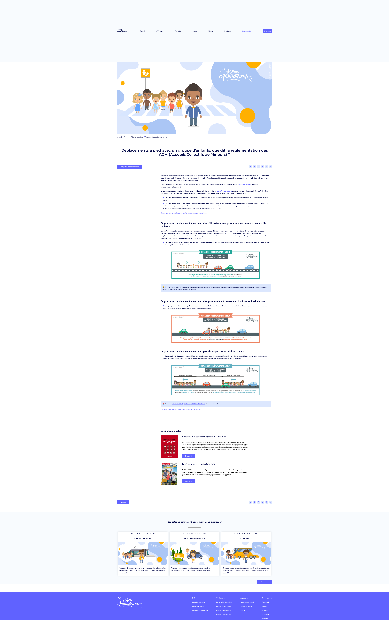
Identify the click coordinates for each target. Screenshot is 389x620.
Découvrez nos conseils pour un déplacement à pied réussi (181, 409)
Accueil (119, 137)
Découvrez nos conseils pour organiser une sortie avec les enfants (183, 213)
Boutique (227, 31)
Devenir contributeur (223, 614)
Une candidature (198, 606)
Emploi (142, 31)
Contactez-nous (246, 606)
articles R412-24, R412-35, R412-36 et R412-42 (188, 404)
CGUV (242, 610)
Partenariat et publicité (224, 602)
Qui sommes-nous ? (247, 602)
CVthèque (159, 31)
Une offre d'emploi (198, 602)
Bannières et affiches (223, 606)
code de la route (245, 184)
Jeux (195, 31)
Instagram (265, 614)
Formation (178, 31)
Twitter (264, 606)
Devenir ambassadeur (223, 610)
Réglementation (137, 137)
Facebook (265, 602)
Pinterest (265, 618)
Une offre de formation (200, 610)
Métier (210, 31)
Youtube (265, 610)
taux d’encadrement (224, 191)
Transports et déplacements (156, 137)
